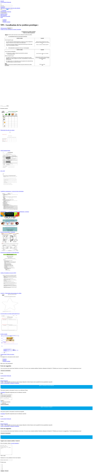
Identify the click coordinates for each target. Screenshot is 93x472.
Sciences (5, 19)
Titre (1, 393)
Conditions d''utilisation (14, 383)
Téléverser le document (5, 8)
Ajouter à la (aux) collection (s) (7, 29)
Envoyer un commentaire (5, 370)
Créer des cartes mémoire (15, 8)
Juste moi (4, 403)
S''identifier (3, 6)
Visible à (2, 400)
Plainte (2, 380)
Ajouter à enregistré (17, 29)
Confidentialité (7, 383)
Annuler (2, 470)
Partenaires (5, 380)
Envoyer (6, 470)
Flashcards (9, 2)
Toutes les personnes (6, 401)
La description (6, 396)
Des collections (8, 11)
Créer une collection (4, 404)
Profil (2, 17)
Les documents (4, 2)
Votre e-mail (3, 455)
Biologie (4, 20)
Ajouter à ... (10, 28)
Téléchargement (4, 28)
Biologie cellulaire (6, 21)
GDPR (2, 383)
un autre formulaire (15, 443)
